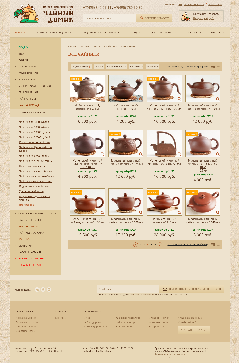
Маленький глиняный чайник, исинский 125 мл (126, 162)
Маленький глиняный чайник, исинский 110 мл (203, 107)
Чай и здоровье (92, 322)
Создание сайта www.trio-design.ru (170, 354)
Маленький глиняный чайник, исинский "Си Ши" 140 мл (87, 164)
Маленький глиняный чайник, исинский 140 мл (203, 220)
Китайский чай (187, 322)
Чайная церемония (95, 326)
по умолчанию (80, 66)
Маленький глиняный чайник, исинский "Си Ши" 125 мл (203, 165)
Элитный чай (124, 326)
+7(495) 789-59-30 (128, 7)
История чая (156, 326)
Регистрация (215, 4)
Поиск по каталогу (156, 18)
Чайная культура (126, 322)
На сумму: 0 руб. (203, 18)
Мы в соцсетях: (23, 289)
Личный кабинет (26, 326)
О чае (86, 317)
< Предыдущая (135, 244)
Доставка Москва (26, 317)
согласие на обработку (142, 294)
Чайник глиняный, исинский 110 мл (164, 220)
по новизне (136, 66)
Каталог (85, 46)
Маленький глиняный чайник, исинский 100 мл (164, 107)
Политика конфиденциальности (168, 356)
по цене (99, 66)
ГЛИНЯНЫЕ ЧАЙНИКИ (105, 46)
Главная (72, 46)
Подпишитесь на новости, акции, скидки (195, 289)
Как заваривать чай (128, 317)
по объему (153, 66)
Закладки (169, 4)
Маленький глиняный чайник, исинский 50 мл (164, 162)
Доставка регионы (27, 322)
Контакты (61, 317)
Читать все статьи (195, 330)
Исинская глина (158, 322)
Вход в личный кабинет (191, 4)
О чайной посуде (159, 317)
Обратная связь (25, 331)
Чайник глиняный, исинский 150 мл (87, 107)
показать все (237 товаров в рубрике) (188, 66)
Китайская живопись (190, 317)
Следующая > (160, 244)
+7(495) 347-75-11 (97, 7)
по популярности (116, 66)
